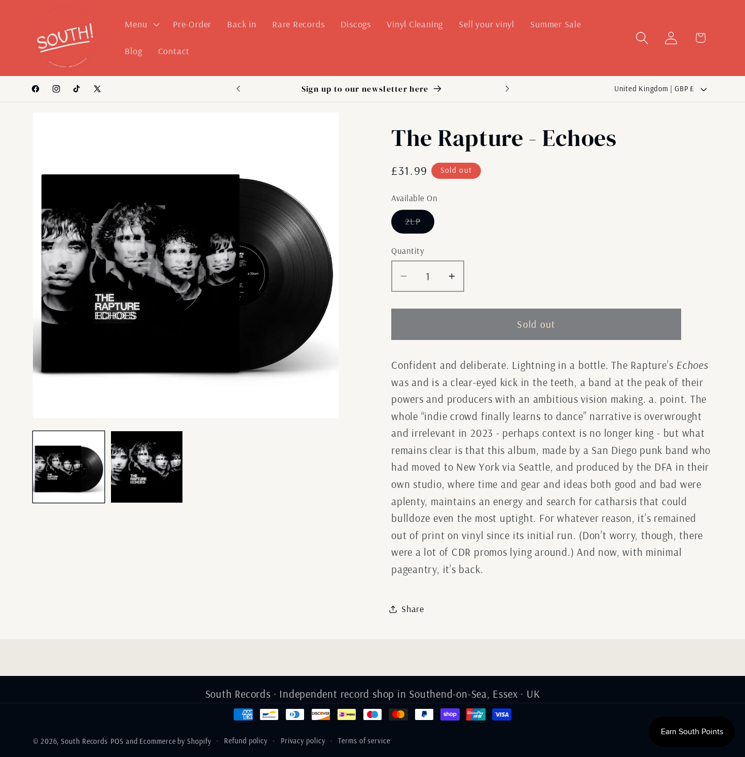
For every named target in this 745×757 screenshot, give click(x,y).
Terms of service (364, 740)
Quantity (407, 250)
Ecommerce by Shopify (175, 741)
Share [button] (412, 609)
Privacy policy (303, 740)
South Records (84, 741)
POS (117, 741)
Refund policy (246, 740)
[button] (141, 24)
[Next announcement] (507, 89)
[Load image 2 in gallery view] (146, 467)
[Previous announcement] (238, 89)
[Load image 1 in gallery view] (68, 467)
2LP (419, 224)
